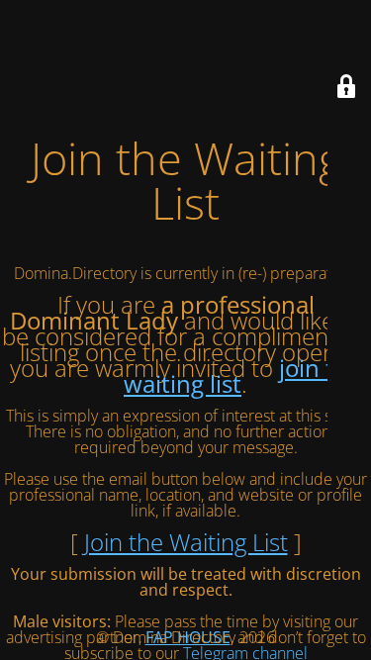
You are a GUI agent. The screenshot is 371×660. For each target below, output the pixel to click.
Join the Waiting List (186, 541)
